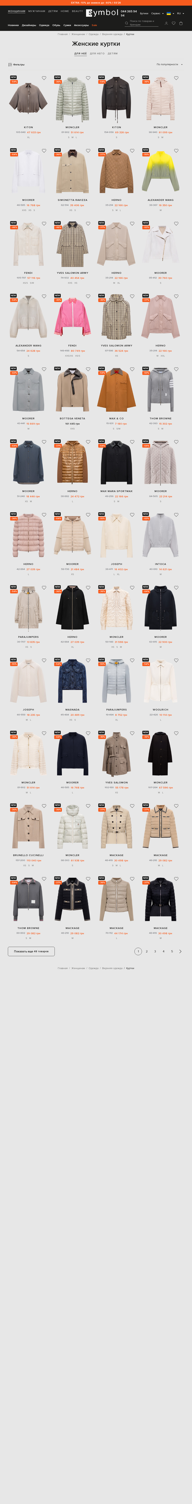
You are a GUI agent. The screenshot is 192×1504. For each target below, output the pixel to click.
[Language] (170, 14)
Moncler (73, 127)
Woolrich (160, 709)
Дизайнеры (29, 25)
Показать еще (31, 951)
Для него (97, 53)
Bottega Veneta (72, 418)
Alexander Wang (161, 200)
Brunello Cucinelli (28, 855)
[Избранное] (173, 23)
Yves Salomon (116, 782)
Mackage (117, 855)
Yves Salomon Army (72, 272)
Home (65, 11)
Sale (94, 25)
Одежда (44, 25)
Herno (117, 200)
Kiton (28, 127)
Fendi (28, 272)
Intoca (160, 564)
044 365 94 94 (129, 13)
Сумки (67, 25)
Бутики (144, 13)
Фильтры (18, 64)
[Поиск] (126, 23)
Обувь (56, 25)
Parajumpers (28, 637)
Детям (53, 11)
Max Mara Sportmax (116, 491)
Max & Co (116, 418)
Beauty (77, 11)
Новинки (13, 25)
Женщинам (16, 11)
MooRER (28, 200)
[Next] (180, 951)
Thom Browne (161, 418)
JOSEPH (116, 564)
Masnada (72, 709)
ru (179, 13)
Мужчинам (36, 11)
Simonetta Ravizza (72, 200)
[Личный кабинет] (166, 23)
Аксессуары (81, 25)
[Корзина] (181, 23)
